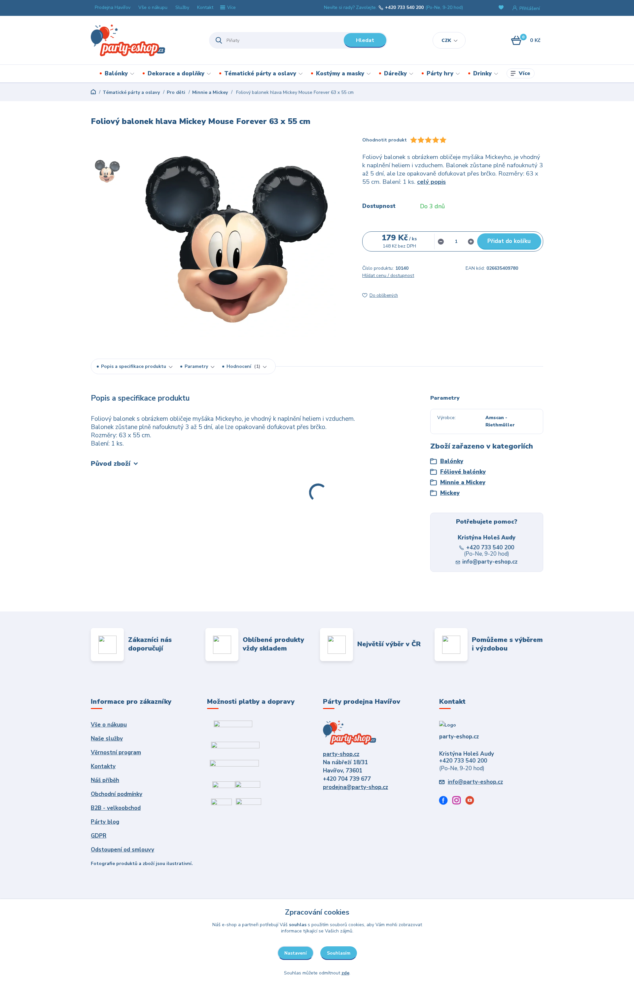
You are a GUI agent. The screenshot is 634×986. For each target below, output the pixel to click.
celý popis (431, 181)
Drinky (482, 73)
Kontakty (103, 766)
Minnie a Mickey (210, 92)
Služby (182, 7)
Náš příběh (105, 780)
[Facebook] (445, 801)
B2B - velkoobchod (116, 808)
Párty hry (440, 73)
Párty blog (105, 822)
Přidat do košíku (509, 241)
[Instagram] (459, 801)
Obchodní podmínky (116, 794)
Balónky (116, 73)
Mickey (450, 493)
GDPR (98, 836)
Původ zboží (110, 463)
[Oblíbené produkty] (502, 8)
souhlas (297, 925)
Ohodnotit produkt (384, 140)
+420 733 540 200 (404, 8)
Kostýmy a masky (340, 73)
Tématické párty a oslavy (260, 73)
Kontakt (205, 7)
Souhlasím (338, 953)
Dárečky (395, 73)
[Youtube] (472, 801)
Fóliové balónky (463, 472)
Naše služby (107, 738)
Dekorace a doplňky (176, 73)
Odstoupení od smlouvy (122, 849)
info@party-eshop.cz (489, 562)
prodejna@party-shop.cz (355, 787)
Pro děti (176, 92)
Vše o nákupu (152, 7)
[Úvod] (144, 40)
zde (345, 973)
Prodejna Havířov (112, 7)
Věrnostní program (116, 752)
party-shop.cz (341, 754)
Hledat (365, 40)
